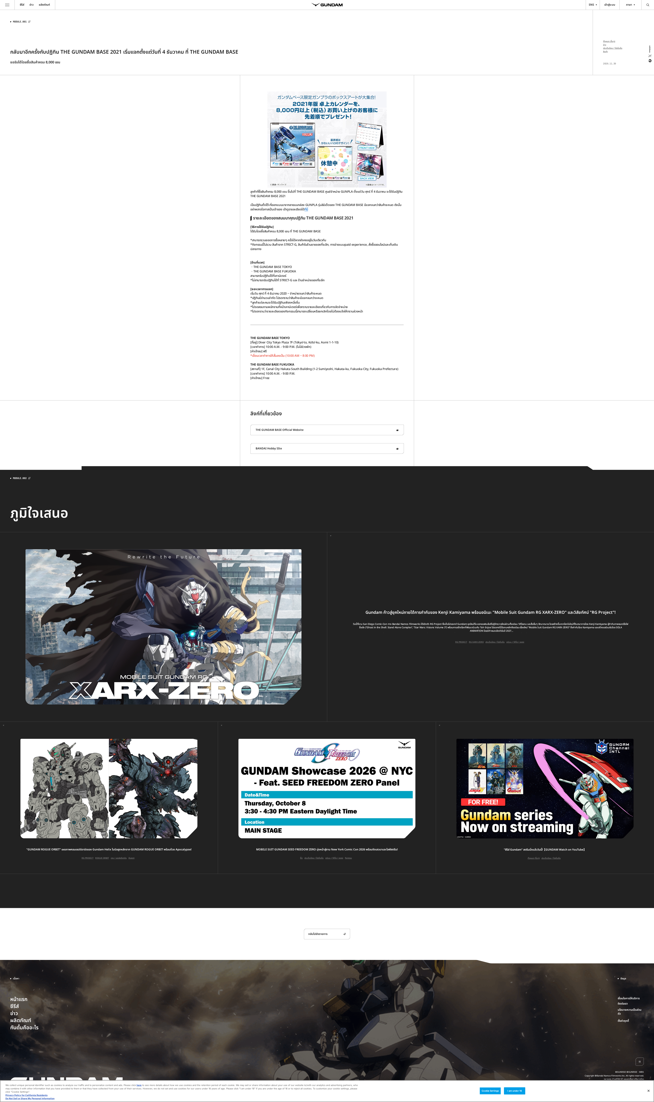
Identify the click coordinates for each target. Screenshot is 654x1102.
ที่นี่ (306, 209)
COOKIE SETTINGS (631, 1021)
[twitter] (649, 55)
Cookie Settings (490, 1090)
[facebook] (650, 61)
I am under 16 (514, 1090)
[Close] (648, 1091)
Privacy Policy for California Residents (26, 1095)
